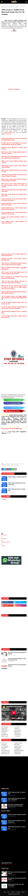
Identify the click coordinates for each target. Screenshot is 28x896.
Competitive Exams (18, 743)
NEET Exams (16, 744)
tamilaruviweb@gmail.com (9, 132)
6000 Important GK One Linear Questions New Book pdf (17, 665)
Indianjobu (3, 538)
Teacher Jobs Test (5, 730)
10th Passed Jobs (17, 734)
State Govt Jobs (4, 736)
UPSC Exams (3, 744)
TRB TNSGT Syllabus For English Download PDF (17, 476)
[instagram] (20, 605)
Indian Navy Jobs (17, 731)
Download (13, 463)
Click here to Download (13, 89)
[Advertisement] (14, 47)
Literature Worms (5, 542)
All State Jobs (17, 736)
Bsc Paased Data (17, 753)
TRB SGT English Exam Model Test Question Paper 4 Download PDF (16, 799)
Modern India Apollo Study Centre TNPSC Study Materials (16, 885)
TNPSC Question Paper (5, 465)
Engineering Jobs (17, 752)
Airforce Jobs (4, 731)
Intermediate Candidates (19, 750)
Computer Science (17, 746)
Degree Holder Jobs (5, 753)
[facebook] (7, 602)
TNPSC (8, 464)
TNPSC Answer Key (14, 464)
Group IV (20, 463)
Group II (17, 463)
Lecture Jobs (4, 743)
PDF (24, 463)
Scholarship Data (17, 749)
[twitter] (20, 602)
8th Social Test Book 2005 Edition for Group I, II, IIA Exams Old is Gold (17, 659)
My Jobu (3, 545)
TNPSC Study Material (8, 6)
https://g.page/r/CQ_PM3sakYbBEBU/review (11, 428)
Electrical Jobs (17, 733)
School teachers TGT (5, 750)
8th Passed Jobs (17, 730)
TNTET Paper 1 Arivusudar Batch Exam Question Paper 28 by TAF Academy (15, 805)
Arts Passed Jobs (4, 746)
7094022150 (8, 134)
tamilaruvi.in (4, 534)
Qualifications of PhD (5, 752)
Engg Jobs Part (4, 728)
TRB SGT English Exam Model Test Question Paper (16, 490)
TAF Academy (4, 464)
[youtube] (7, 605)
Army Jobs (3, 733)
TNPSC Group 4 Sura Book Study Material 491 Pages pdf (17, 653)
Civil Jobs (3, 749)
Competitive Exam (7, 463)
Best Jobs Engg (4, 727)
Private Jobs (16, 728)
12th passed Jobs (4, 734)
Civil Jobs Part (17, 727)
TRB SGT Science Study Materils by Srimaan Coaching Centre (16, 484)
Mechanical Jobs (17, 747)
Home (2, 6)
